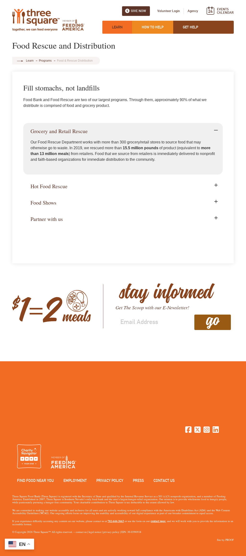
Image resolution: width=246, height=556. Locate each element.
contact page (158, 521)
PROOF (229, 540)
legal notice (95, 532)
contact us (81, 532)
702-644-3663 (116, 521)
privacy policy (111, 532)
